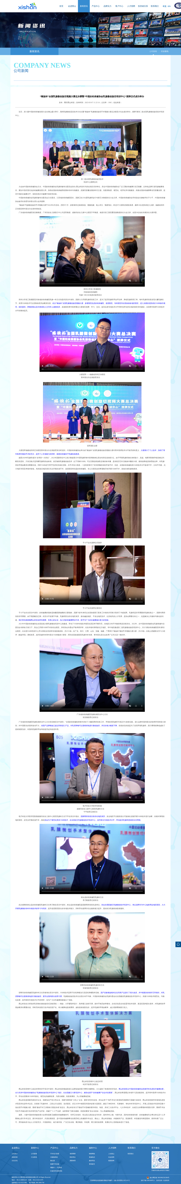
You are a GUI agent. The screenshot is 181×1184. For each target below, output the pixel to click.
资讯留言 (92, 1164)
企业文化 (15, 1160)
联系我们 (131, 1154)
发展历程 (15, 1157)
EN (169, 6)
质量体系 (73, 1160)
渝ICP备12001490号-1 (148, 1180)
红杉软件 (166, 1180)
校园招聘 (111, 1160)
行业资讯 (164, 51)
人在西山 (111, 1154)
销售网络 (92, 1154)
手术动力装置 (54, 1154)
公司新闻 (153, 51)
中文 (164, 6)
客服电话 (92, 1157)
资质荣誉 (73, 1154)
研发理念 (73, 1157)
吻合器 (52, 1160)
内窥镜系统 (54, 1157)
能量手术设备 (54, 1164)
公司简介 (15, 1154)
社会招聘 (111, 1157)
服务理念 (92, 1160)
